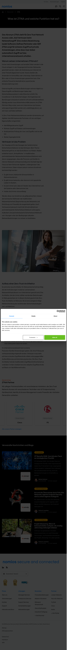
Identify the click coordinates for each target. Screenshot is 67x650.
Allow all (54, 337)
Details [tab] (34, 316)
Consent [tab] (11, 316)
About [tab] (55, 316)
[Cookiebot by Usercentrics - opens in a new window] (58, 311)
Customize (32, 337)
